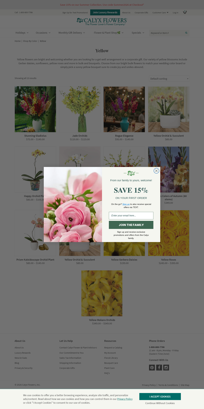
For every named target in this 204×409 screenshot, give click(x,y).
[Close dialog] (156, 170)
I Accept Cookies (160, 396)
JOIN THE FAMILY (131, 225)
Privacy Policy (124, 399)
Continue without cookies (160, 403)
